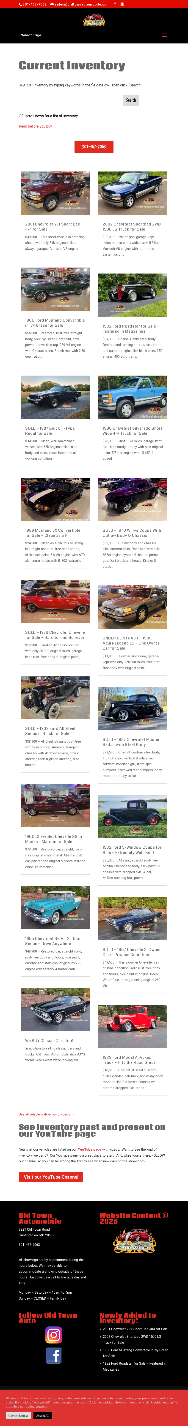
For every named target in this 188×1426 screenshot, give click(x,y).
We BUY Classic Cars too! (49, 1041)
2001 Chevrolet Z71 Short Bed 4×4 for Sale (52, 226)
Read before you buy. (36, 126)
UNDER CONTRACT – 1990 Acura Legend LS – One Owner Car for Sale (131, 643)
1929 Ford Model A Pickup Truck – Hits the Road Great (129, 1060)
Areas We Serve (82, 1398)
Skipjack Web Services (99, 1419)
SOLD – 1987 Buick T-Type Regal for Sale (50, 430)
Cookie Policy (123, 1392)
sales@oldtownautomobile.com (43, 1250)
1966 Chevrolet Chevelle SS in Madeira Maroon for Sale (53, 839)
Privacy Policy (151, 1392)
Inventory (43, 1392)
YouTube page (89, 1149)
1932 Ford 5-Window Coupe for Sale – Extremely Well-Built (132, 849)
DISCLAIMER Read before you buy (81, 1392)
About (25, 1392)
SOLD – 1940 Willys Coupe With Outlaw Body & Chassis (132, 533)
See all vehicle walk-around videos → (47, 1114)
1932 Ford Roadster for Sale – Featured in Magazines (131, 328)
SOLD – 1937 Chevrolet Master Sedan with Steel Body (131, 742)
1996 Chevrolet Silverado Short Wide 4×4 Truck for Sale (132, 430)
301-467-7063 (94, 146)
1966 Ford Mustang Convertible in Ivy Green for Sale (55, 322)
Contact (106, 1398)
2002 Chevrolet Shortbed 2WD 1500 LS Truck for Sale (132, 226)
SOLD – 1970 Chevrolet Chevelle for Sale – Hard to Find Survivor (55, 635)
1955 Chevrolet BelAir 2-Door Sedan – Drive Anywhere (53, 941)
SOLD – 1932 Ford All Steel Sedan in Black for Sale (50, 731)
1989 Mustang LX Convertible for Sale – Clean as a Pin (52, 533)
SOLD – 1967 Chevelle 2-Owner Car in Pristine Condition (132, 952)
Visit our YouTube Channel (51, 1177)
